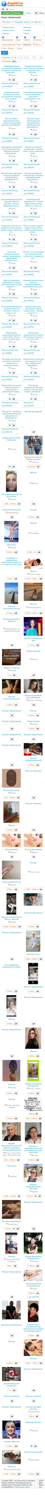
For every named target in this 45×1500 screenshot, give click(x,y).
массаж (33, 510)
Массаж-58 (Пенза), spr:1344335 (10, 111)
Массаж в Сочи (33, 954)
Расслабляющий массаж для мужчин (12, 495)
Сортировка (7, 61)
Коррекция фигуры (33, 1422)
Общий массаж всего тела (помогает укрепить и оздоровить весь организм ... (33, 69)
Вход (42, 13)
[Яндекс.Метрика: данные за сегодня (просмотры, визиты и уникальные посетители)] (41, 1484)
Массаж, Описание (33, 771)
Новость (27, 40)
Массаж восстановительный (12, 607)
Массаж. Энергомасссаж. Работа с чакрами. (11, 918)
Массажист (11, 545)
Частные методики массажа (33, 1408)
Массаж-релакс (11, 849)
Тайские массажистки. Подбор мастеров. (33, 458)
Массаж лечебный (11, 1396)
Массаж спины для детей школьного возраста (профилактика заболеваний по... (11, 176)
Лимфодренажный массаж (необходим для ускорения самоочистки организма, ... (12, 69)
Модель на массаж (11, 668)
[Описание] (10, 80)
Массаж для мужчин (11, 790)
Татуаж (26, 33)
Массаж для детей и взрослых (11, 620)
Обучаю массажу (33, 651)
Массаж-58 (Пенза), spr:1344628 (10, 84)
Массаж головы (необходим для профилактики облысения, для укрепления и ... (33, 123)
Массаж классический (33, 1452)
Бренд (10, 48)
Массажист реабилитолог (11, 1325)
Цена (19, 48)
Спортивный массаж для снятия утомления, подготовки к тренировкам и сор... (33, 95)
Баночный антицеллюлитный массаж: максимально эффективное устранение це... (11, 256)
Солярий (26, 30)
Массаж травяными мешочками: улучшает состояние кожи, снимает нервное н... (11, 283)
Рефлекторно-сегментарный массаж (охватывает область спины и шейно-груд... (11, 336)
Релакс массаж (33, 721)
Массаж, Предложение (11, 711)
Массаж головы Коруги (11, 1221)
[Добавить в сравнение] (14, 80)
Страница (6, 57)
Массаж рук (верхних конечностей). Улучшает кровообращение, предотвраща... (33, 176)
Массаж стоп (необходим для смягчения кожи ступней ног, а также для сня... (33, 255)
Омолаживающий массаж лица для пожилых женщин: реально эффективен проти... (11, 202)
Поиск (28, 13)
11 (41, 57)
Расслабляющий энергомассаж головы (11, 966)
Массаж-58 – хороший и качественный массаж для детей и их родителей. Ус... (12, 414)
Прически (27, 27)
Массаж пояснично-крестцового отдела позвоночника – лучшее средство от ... (33, 310)
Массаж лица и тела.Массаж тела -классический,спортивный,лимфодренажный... (33, 1328)
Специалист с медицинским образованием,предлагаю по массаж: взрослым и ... (11, 562)
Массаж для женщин (33, 849)
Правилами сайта (22, 1487)
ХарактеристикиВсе (11, 45)
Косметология (8, 30)
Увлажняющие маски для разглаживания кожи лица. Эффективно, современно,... (33, 362)
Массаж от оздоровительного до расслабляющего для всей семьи (33, 1149)
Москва (12, 1099)
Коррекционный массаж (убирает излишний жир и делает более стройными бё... (11, 229)
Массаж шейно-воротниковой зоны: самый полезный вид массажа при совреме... (11, 122)
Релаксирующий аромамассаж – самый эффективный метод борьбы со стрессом (33, 202)
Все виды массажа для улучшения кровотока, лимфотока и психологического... (11, 362)
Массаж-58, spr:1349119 (29, 404)
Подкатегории (8, 27)
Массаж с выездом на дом (33, 639)
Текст (4, 48)
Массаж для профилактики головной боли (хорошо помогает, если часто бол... (33, 336)
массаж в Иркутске (11, 1442)
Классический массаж (11, 510)
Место (38, 45)
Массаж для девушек (33, 411)
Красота (38, 22)
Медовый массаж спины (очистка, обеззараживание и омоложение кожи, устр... (33, 283)
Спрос (18, 40)
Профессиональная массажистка (33, 1085)
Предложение (7, 40)
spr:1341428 (34, 1297)
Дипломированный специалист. (11, 1385)
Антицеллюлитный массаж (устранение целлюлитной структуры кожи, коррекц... (12, 95)
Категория (6, 22)
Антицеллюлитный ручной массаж (33, 1285)
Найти (4, 53)
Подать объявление (12, 13)
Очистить (27, 45)
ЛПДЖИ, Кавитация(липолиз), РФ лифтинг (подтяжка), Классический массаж (12, 1147)
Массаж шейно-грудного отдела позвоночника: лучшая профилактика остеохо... (33, 229)
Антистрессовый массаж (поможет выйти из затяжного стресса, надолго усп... (12, 310)
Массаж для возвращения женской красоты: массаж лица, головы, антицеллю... (33, 388)
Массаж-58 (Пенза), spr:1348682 (10, 139)
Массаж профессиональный (33, 759)
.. (31, 57)
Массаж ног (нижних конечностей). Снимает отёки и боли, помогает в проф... (33, 150)
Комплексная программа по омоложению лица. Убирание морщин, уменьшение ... (11, 150)
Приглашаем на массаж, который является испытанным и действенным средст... (12, 388)
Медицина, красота (22, 22)
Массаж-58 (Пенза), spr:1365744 (10, 430)
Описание (37, 40)
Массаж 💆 (33, 1114)
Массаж (6, 33)
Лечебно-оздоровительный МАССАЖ (33, 1187)
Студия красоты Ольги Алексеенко (11, 439)
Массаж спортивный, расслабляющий (33, 696)
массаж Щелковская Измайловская (33, 1257)
